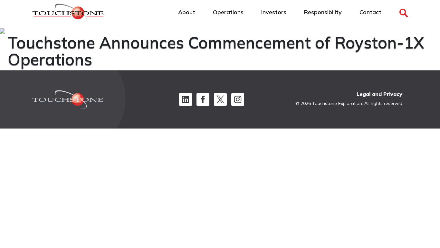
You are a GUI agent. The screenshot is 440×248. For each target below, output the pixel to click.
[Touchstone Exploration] (68, 14)
